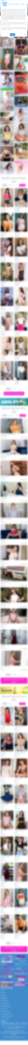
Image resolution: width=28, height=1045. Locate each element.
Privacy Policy (23, 28)
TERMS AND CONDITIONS (9, 17)
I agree (12, 34)
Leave (25, 34)
